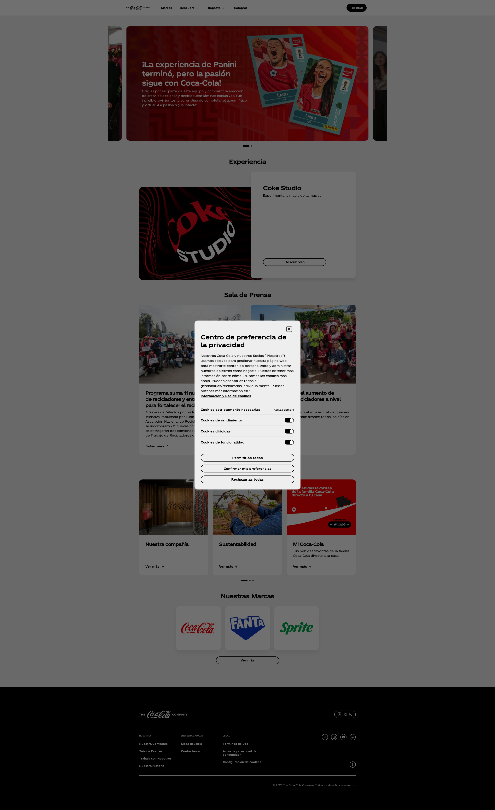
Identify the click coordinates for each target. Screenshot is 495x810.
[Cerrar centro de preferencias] (289, 329)
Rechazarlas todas (247, 479)
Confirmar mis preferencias (247, 468)
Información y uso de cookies (226, 396)
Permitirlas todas (247, 458)
